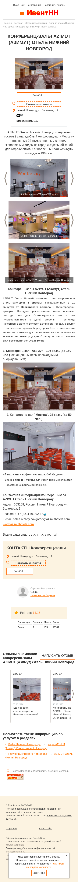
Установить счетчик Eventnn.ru (51, 771)
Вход (16, 5)
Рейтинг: (26, 612)
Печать (16, 771)
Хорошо (39, 873)
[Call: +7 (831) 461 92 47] (44, 513)
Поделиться (27, 771)
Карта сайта (45, 828)
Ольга (33, 592)
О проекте (11, 828)
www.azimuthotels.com (18, 524)
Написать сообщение (42, 595)
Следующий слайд (72, 178)
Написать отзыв (57, 655)
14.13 (36, 612)
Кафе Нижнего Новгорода (24, 744)
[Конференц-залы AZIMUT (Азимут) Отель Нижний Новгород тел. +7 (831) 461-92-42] (39, 178)
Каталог (18, 23)
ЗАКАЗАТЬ (39, 95)
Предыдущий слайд (6, 178)
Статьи (17, 674)
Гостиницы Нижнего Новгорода (27, 753)
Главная (7, 23)
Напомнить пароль (54, 5)
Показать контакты (39, 104)
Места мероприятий (36, 23)
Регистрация (34, 5)
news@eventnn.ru (15, 845)
